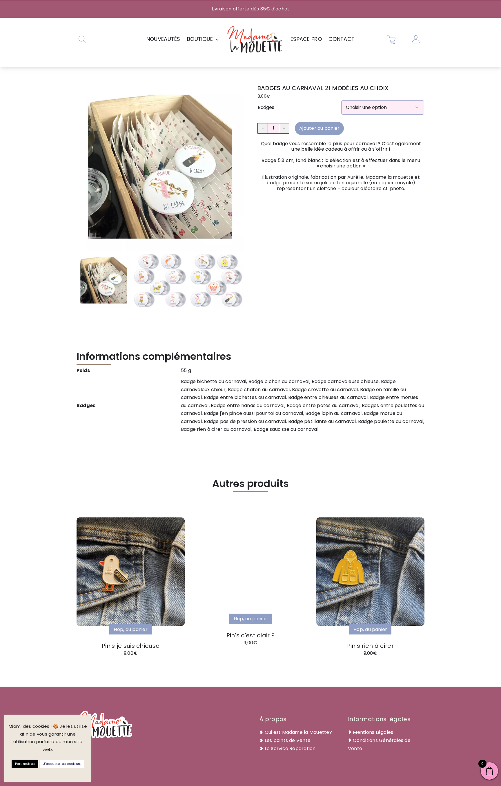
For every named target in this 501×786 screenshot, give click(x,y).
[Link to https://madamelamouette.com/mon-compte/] (415, 39)
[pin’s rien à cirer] (370, 519)
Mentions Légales (373, 732)
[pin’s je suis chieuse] (131, 519)
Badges (266, 107)
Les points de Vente (288, 740)
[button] (81, 589)
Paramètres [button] (25, 763)
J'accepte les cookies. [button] (62, 763)
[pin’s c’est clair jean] (239, 530)
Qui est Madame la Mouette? (298, 732)
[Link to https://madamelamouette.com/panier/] (391, 39)
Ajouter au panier (319, 128)
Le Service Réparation (290, 748)
